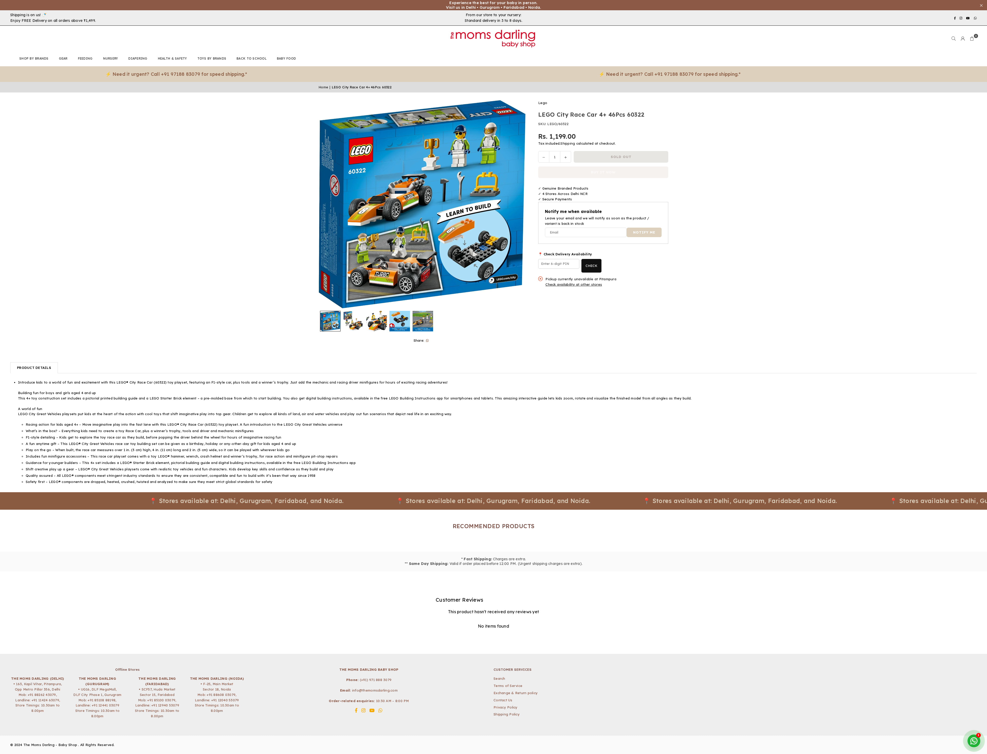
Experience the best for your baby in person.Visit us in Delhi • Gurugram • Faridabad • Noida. (493, 5)
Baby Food (286, 58)
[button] (972, 38)
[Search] (953, 38)
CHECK (591, 266)
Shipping (567, 143)
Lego (542, 103)
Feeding (85, 58)
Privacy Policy (506, 707)
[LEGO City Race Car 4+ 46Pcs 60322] (330, 321)
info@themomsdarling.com (375, 690)
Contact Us (503, 700)
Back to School (251, 58)
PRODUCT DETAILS (34, 368)
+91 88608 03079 (221, 695)
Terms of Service (508, 686)
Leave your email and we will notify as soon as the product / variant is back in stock (597, 221)
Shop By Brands (34, 58)
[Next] (518, 204)
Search (499, 678)
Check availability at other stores (573, 284)
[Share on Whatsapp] (427, 340)
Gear (63, 58)
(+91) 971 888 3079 (376, 680)
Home (323, 87)
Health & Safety (172, 58)
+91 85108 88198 (101, 700)
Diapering (137, 58)
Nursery (110, 58)
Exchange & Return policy (516, 693)
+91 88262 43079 (42, 695)
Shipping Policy (507, 714)
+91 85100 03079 (161, 700)
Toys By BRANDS (211, 58)
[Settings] (962, 38)
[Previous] (325, 204)
